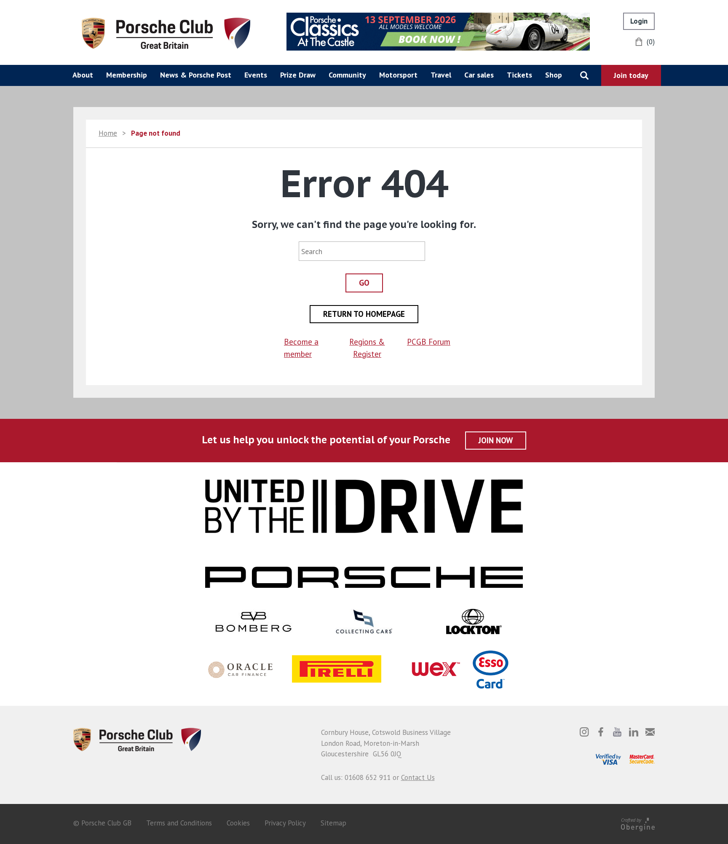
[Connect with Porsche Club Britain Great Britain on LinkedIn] (633, 732)
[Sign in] (639, 21)
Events (255, 75)
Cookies (238, 823)
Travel (441, 75)
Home (108, 133)
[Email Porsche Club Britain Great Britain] (650, 732)
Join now (496, 440)
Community (347, 75)
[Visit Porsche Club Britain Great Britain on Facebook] (600, 732)
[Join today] (631, 75)
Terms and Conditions (179, 823)
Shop (553, 75)
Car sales (479, 75)
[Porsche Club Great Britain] (166, 32)
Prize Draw (298, 75)
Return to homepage (364, 314)
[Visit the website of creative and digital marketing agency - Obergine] (638, 823)
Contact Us (418, 777)
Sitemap (333, 823)
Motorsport (398, 75)
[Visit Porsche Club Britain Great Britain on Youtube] (617, 732)
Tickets (519, 75)
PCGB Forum (428, 342)
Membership (126, 75)
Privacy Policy (285, 823)
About (82, 75)
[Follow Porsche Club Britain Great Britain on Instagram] (584, 732)
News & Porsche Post (195, 75)
